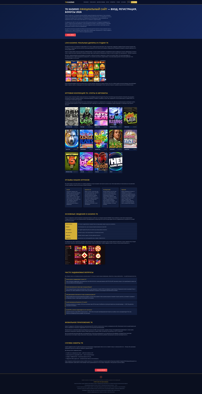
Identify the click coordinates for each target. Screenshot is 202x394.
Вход (129, 2)
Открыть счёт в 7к (101, 370)
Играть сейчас (70, 35)
